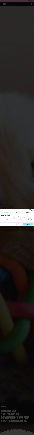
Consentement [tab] (6, 212)
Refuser (6, 224)
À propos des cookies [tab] (28, 212)
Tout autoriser (28, 224)
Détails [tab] (17, 212)
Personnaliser (17, 224)
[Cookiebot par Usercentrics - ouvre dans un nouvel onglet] (29, 210)
